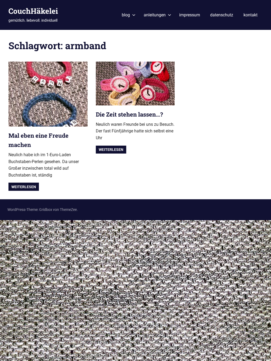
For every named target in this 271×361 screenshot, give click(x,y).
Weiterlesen (23, 187)
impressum (189, 14)
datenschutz (221, 14)
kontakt (250, 14)
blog (126, 14)
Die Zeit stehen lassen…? (129, 114)
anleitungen (155, 14)
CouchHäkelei (33, 11)
